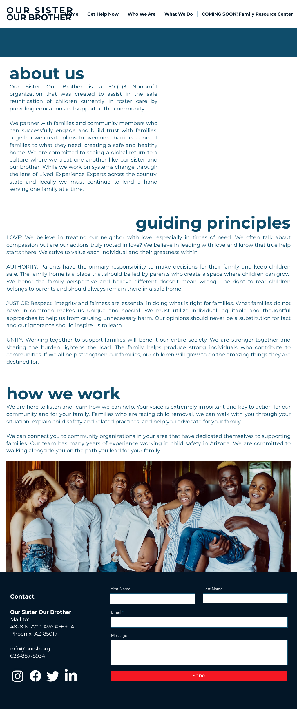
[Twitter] (53, 675)
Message (119, 635)
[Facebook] (35, 675)
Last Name (213, 589)
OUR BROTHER (38, 17)
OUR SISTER (40, 10)
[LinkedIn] (70, 675)
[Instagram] (17, 675)
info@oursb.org (30, 648)
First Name (121, 589)
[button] (141, 14)
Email (116, 612)
